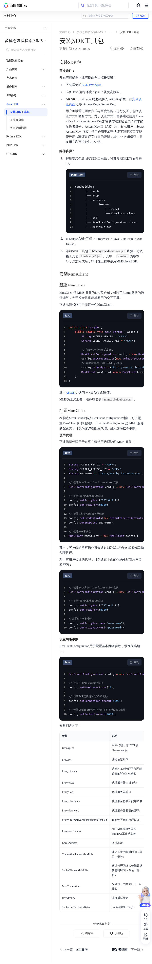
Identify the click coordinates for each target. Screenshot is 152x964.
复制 (136, 174)
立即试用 (140, 15)
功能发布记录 (14, 60)
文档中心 (10, 15)
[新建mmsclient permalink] (89, 285)
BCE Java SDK (92, 85)
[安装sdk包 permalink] (85, 62)
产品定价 (11, 77)
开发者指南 (17, 119)
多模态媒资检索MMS (24, 40)
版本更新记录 (18, 127)
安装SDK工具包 (19, 112)
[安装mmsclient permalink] (92, 274)
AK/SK (70, 392)
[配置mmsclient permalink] (89, 410)
